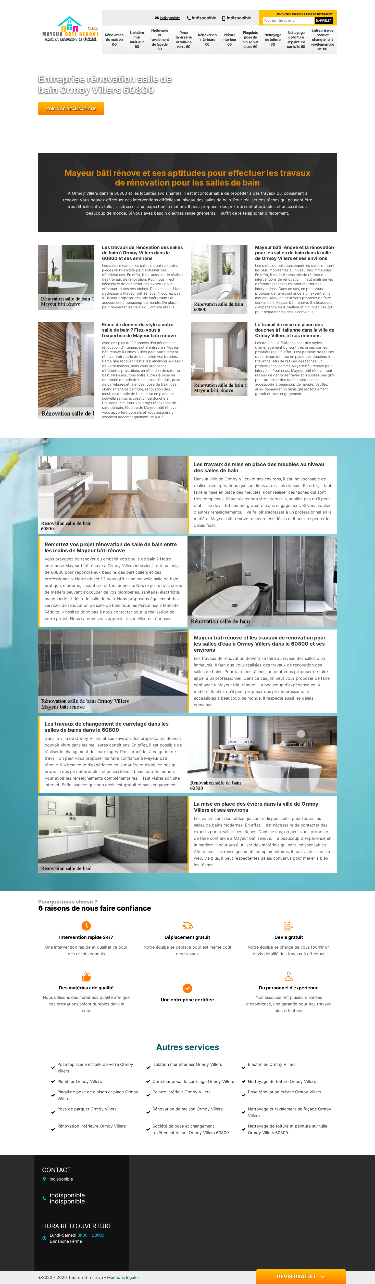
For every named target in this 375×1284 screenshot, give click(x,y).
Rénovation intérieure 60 (207, 39)
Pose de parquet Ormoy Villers (87, 1108)
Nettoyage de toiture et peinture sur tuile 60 (296, 39)
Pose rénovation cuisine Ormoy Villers (284, 1091)
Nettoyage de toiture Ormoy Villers (282, 1081)
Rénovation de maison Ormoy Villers (188, 1108)
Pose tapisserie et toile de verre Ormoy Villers (95, 1067)
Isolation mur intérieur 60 (137, 39)
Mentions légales (123, 1277)
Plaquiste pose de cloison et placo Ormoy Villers (97, 1095)
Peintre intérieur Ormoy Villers (181, 1091)
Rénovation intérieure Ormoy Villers (91, 1126)
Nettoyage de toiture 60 (273, 39)
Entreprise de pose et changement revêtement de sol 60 (322, 39)
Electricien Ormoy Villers (271, 1064)
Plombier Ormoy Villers (79, 1081)
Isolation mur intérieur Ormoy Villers (187, 1064)
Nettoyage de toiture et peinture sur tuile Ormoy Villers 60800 (287, 1129)
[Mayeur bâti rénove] (70, 29)
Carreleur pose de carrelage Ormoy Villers (193, 1081)
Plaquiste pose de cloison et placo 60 (250, 39)
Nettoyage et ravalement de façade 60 (160, 39)
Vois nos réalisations (71, 108)
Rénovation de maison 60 (114, 39)
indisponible (170, 18)
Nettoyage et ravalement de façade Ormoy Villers (289, 1112)
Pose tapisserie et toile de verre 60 (184, 39)
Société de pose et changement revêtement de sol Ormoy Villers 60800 (191, 1129)
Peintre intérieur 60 (229, 39)
